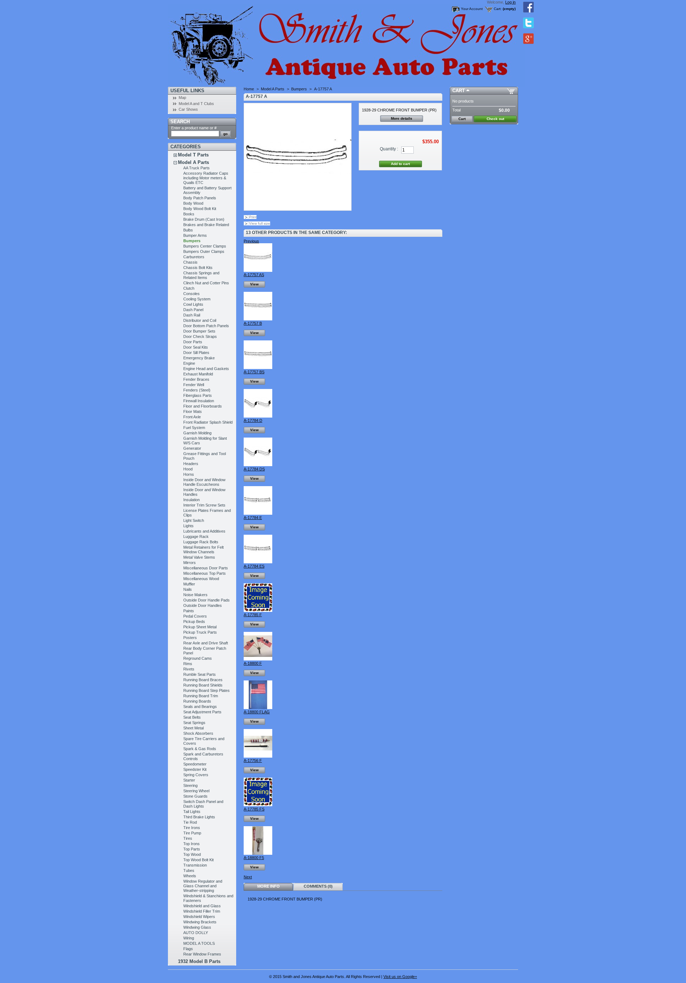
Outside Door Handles (202, 605)
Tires (187, 838)
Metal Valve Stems (199, 557)
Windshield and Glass (202, 906)
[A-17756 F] (258, 756)
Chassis (190, 262)
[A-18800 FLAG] (258, 707)
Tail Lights (191, 811)
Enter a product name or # (194, 128)
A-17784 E (253, 517)
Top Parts (191, 849)
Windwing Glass (197, 927)
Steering (190, 785)
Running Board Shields (203, 685)
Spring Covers (195, 775)
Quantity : (389, 148)
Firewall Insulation (198, 401)
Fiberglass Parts (197, 395)
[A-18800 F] (258, 659)
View (254, 284)
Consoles (191, 293)
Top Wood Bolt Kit (198, 860)
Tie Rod (190, 822)
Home (249, 89)
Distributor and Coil (199, 320)
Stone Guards (195, 796)
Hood (188, 469)
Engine (189, 363)
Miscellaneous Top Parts (204, 573)
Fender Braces (196, 379)
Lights (188, 526)
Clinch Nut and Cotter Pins (206, 283)
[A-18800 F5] (258, 853)
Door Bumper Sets (199, 331)
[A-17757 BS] (258, 367)
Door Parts (192, 342)
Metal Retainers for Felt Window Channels (203, 549)
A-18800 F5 (254, 857)
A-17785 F (253, 615)
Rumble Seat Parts (199, 674)
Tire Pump (192, 833)
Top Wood (192, 854)
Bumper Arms (195, 235)
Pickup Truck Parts (200, 632)
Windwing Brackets (200, 922)
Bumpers (191, 241)
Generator (192, 448)
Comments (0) (318, 886)
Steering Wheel (196, 791)
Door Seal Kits (195, 347)
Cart (458, 90)
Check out (495, 119)
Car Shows (188, 109)
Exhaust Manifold (198, 374)
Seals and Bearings (200, 706)
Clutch (188, 288)
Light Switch (193, 520)
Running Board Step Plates (206, 690)
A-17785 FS (254, 809)
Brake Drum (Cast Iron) (203, 219)
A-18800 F (253, 663)
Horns (188, 474)
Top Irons (191, 844)
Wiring (188, 938)
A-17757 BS (254, 372)
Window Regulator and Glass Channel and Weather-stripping (202, 886)
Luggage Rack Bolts (200, 542)
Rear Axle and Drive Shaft (205, 643)
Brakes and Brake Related (206, 225)
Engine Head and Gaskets (206, 368)
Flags (188, 949)
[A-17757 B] (258, 319)
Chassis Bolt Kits (198, 267)
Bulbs (188, 230)
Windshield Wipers (199, 916)
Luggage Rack (196, 536)
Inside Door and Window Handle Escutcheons (204, 482)
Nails (187, 589)
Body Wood (193, 203)
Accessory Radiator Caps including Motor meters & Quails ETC (205, 178)
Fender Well (193, 385)
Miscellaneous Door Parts (205, 568)
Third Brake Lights (199, 817)
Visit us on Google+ (400, 976)
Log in (510, 2)
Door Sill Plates (196, 352)
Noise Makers (195, 595)
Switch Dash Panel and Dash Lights (203, 803)
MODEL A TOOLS (199, 943)
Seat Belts (192, 717)
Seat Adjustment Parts (202, 712)
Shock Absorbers (198, 733)
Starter (189, 780)
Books (188, 214)
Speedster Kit (195, 769)
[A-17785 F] (258, 610)
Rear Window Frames (202, 954)
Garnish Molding (197, 433)
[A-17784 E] (258, 513)
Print (253, 217)
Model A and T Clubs (196, 103)
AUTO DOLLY (195, 932)
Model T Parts (193, 155)
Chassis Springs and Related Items (201, 275)
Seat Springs (194, 722)
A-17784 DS (254, 469)
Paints (188, 611)
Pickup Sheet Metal (200, 627)
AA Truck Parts (196, 168)
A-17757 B (253, 323)
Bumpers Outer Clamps (203, 251)
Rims (187, 664)
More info (268, 886)
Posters (190, 637)
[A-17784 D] (258, 416)
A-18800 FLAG (257, 712)
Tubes (188, 870)
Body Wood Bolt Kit (199, 208)
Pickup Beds (194, 621)
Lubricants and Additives (204, 531)
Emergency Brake (199, 358)
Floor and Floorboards (202, 406)
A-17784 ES (254, 566)
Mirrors (189, 562)
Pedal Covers (195, 616)
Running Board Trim (200, 696)
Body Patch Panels (199, 198)
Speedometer (195, 764)
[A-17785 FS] (258, 805)
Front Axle (192, 417)
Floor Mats (192, 411)
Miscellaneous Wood (201, 579)
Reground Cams (197, 658)
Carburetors (193, 257)
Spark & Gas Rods (199, 749)
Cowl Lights (193, 304)
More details (401, 118)
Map (182, 97)
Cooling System (196, 299)
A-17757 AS (254, 275)
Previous (251, 241)
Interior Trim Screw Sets (204, 505)
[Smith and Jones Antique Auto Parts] (215, 43)
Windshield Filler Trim (201, 911)
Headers (190, 463)
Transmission (195, 865)
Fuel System (194, 427)
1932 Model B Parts (199, 961)
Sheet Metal (193, 728)
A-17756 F (253, 760)
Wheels (189, 876)
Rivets (188, 669)
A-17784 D (253, 420)
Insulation (191, 500)
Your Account (472, 9)
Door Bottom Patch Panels (206, 326)
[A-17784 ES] (258, 562)
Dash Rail (191, 315)
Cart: (498, 9)
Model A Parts (193, 162)
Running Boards (197, 701)
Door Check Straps (200, 336)
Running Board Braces (203, 680)
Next (248, 877)
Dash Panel (193, 310)
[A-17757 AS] (258, 270)
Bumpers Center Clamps (204, 246)
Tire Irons (191, 827)
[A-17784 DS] (258, 465)
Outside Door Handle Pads (206, 600)
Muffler (189, 584)
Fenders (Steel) (196, 390)
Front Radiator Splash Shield (208, 422)
